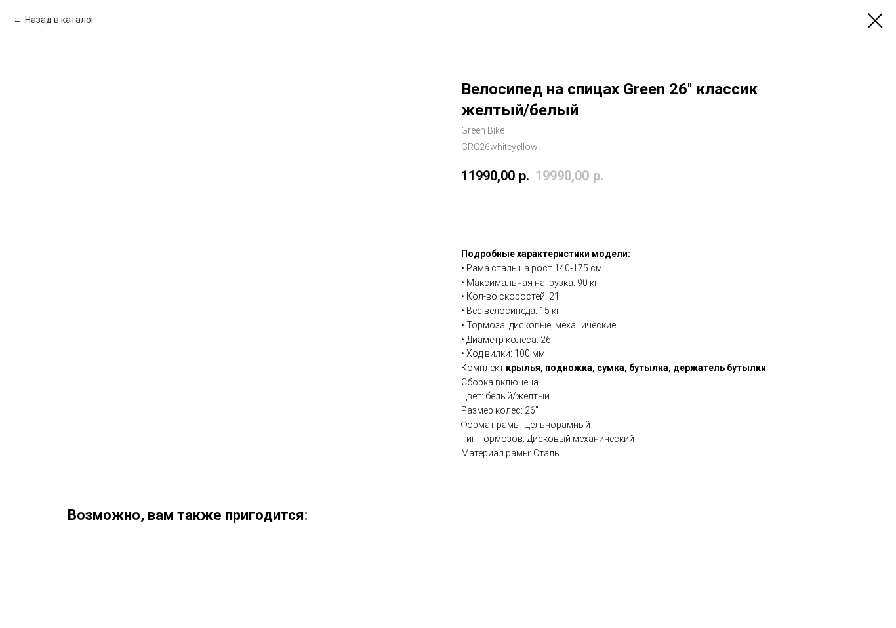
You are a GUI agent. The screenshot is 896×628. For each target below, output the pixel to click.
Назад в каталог (60, 19)
